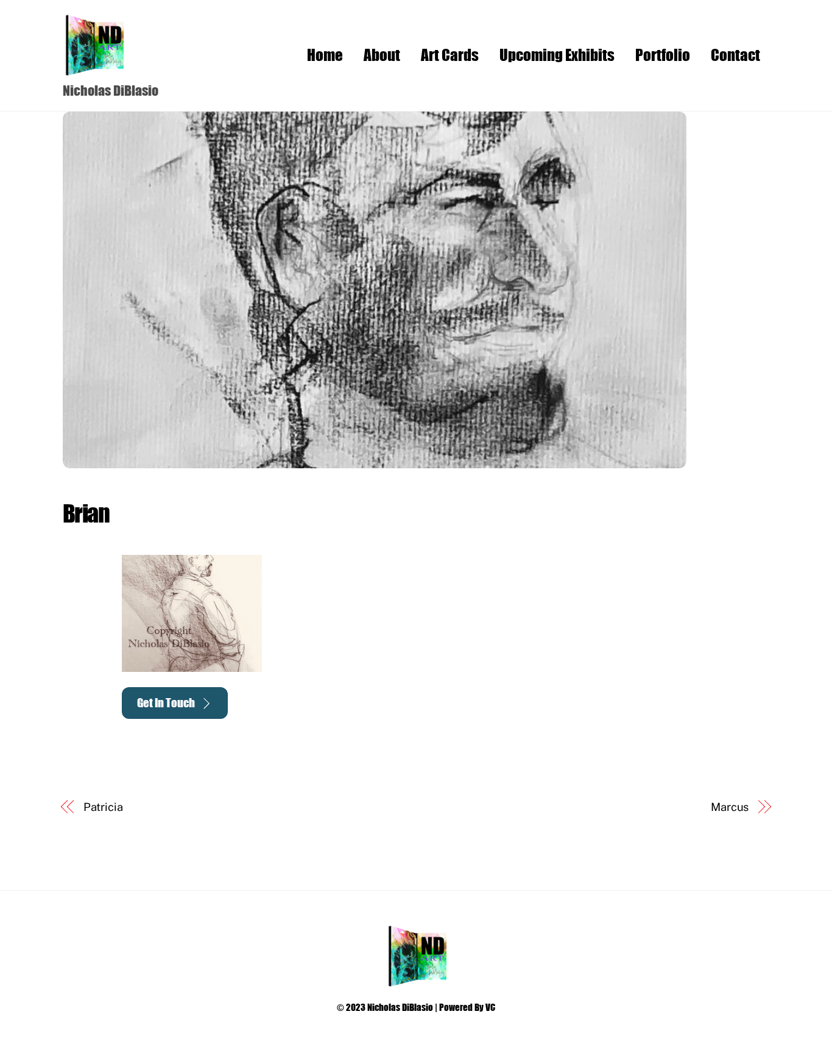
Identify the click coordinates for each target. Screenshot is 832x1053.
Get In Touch (166, 703)
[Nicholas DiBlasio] (93, 70)
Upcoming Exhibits (557, 54)
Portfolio (662, 54)
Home (325, 54)
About (382, 54)
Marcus (730, 807)
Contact (735, 54)
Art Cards (450, 54)
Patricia (103, 807)
